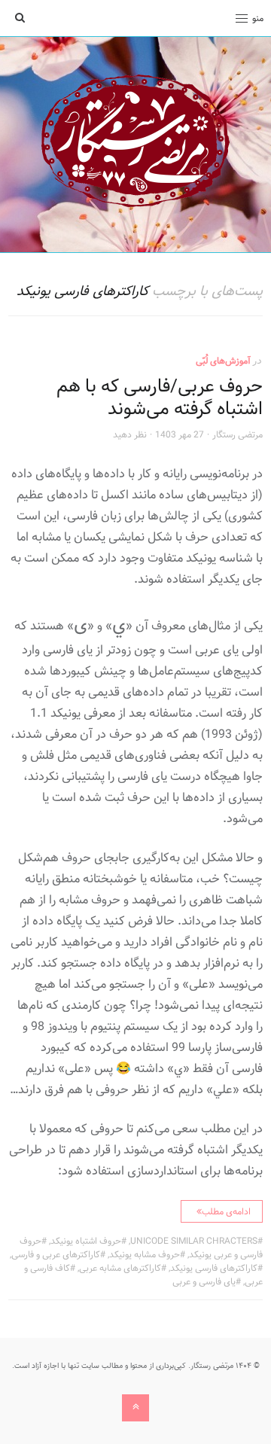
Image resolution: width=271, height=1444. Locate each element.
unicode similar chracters (193, 1240)
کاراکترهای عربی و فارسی (55, 1254)
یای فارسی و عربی (204, 1281)
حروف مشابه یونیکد (144, 1254)
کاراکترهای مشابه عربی (120, 1267)
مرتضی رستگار (237, 434)
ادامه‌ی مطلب (226, 1211)
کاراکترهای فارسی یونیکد (213, 1267)
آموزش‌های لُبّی (223, 360)
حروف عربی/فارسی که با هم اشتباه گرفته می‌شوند (159, 397)
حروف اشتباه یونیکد (85, 1240)
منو (257, 18)
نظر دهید (130, 434)
